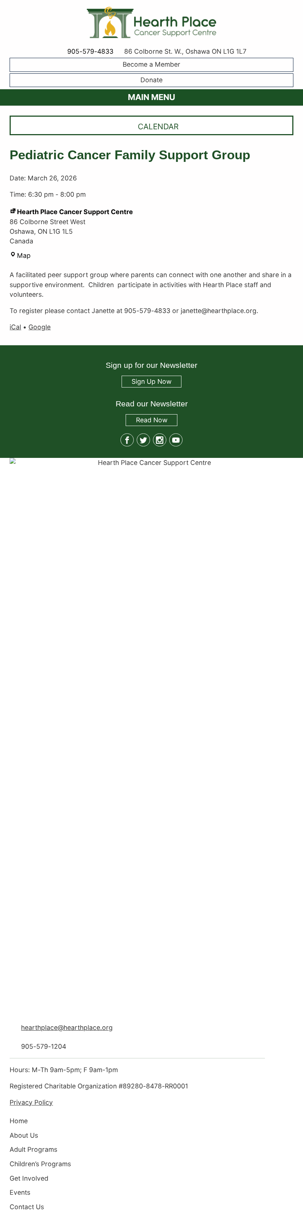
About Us (24, 1135)
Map (24, 255)
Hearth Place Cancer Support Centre (75, 212)
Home (19, 1121)
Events (20, 1193)
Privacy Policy (31, 1102)
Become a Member (151, 65)
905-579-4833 (90, 51)
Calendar (158, 126)
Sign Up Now (151, 382)
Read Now (146, 421)
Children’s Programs (40, 1164)
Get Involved (29, 1178)
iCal (15, 327)
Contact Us (27, 1207)
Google (39, 327)
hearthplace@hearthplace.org (67, 1027)
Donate (151, 80)
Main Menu (151, 97)
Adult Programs (33, 1150)
